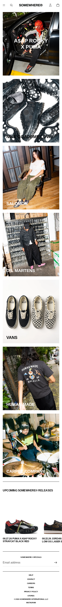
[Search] (11, 5)
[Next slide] (55, 518)
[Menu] (4, 5)
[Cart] (58, 5)
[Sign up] (55, 562)
